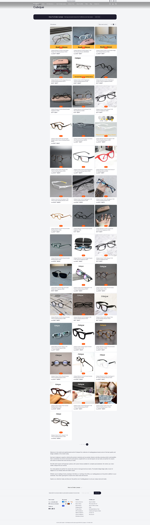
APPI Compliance (79, 510)
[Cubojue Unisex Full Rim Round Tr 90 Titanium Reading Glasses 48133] (61, 160)
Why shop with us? (93, 503)
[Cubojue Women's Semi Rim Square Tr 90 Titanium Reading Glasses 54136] (106, 129)
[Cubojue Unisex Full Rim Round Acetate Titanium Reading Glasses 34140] (61, 366)
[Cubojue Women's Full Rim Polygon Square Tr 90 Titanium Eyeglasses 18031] (83, 248)
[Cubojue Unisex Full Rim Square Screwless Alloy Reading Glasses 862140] (83, 129)
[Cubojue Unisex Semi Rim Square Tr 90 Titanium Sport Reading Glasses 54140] (61, 189)
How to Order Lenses (75, 487)
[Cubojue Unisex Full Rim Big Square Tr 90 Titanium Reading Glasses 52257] (83, 396)
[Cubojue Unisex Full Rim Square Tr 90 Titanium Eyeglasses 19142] (106, 248)
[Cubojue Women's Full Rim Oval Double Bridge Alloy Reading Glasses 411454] (61, 41)
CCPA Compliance (79, 514)
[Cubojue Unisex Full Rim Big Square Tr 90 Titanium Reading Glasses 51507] (83, 278)
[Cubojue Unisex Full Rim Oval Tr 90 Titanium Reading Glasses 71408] (106, 396)
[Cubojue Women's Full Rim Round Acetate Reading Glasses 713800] (106, 337)
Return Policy (78, 503)
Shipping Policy (79, 507)
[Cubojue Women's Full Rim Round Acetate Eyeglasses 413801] (61, 100)
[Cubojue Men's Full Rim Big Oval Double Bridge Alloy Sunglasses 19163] (61, 278)
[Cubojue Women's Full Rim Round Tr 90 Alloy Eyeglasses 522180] (83, 100)
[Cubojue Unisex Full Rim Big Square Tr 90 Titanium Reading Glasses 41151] (106, 189)
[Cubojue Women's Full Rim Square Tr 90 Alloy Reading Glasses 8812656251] (83, 41)
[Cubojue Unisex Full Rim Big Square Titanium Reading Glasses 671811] (83, 70)
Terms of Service (79, 502)
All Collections (50, 4)
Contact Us (96, 4)
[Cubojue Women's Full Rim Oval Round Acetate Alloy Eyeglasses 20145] (106, 219)
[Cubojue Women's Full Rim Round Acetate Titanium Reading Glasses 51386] (61, 307)
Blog (91, 4)
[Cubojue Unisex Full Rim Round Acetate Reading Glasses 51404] (106, 278)
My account (91, 514)
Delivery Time (71, 4)
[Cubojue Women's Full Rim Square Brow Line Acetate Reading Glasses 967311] (61, 70)
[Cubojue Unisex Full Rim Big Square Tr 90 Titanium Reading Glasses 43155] (83, 189)
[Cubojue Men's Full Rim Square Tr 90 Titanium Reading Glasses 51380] (61, 337)
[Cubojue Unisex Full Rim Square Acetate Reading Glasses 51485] (83, 337)
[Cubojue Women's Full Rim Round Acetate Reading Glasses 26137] (61, 248)
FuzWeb (36, 4)
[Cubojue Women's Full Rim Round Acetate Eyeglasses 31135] (83, 219)
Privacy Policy (79, 509)
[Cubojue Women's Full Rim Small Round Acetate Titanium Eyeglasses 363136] (106, 70)
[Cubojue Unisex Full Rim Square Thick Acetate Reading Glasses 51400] (106, 307)
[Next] (87, 444)
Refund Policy (78, 505)
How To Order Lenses (71, 0)
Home (43, 4)
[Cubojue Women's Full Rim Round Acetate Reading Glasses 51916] (83, 366)
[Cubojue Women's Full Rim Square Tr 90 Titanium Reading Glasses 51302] (83, 307)
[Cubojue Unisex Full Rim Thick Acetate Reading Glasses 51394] (61, 396)
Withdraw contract (80, 516)
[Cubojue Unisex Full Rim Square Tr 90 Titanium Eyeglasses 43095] (106, 100)
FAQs (86, 4)
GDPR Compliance (79, 512)
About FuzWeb (80, 4)
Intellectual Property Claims (95, 510)
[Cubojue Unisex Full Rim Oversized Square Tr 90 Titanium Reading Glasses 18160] (83, 160)
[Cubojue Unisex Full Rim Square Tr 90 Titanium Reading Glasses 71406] (61, 425)
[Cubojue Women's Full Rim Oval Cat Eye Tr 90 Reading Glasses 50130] (106, 160)
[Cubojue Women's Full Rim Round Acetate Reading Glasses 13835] (61, 219)
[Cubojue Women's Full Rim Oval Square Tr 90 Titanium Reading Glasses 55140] (106, 366)
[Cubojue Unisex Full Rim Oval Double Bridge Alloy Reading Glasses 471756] (106, 41)
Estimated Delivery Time (94, 509)
